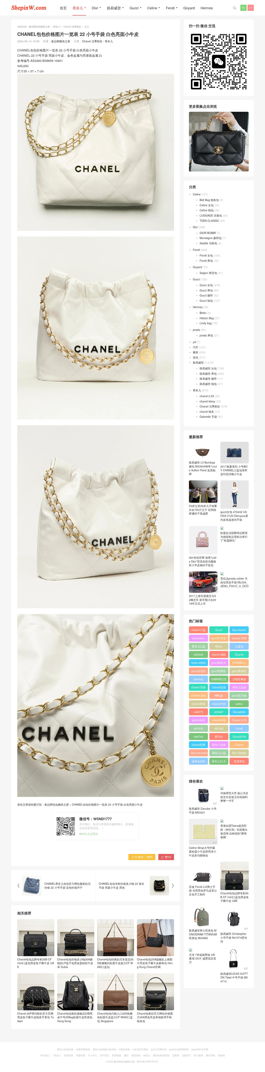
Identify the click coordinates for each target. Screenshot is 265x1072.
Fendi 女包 (206, 255)
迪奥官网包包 (83, 1049)
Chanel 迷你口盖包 (198, 696)
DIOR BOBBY (208, 233)
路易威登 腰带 (208, 378)
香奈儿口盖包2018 (198, 647)
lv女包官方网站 (140, 1049)
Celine (152, 7)
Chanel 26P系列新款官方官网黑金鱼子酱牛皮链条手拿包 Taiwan (35, 1017)
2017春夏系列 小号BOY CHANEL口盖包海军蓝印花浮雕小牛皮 (234, 470)
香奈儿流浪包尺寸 (239, 688)
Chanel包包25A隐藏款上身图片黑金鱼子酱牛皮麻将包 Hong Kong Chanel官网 (155, 963)
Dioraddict (239, 712)
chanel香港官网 (198, 704)
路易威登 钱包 (208, 384)
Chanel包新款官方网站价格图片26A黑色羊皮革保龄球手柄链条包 (155, 1017)
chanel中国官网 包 (219, 721)
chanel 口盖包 (198, 630)
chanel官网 (198, 745)
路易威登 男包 (208, 373)
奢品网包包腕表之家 (39, 26)
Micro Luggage (218, 647)
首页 (63, 7)
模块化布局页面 (161, 1055)
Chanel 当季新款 (72, 26)
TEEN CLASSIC (209, 221)
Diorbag (198, 679)
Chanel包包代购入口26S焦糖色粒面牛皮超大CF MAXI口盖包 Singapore (115, 1017)
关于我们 (104, 1055)
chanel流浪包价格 (219, 688)
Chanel (239, 654)
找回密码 (136, 1055)
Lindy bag (206, 323)
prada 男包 (206, 335)
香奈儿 (78, 7)
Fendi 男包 (206, 261)
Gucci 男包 (206, 290)
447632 (198, 728)
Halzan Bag (207, 318)
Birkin (203, 313)
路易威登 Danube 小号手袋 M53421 (203, 810)
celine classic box (239, 704)
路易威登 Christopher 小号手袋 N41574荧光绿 (233, 937)
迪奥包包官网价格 (198, 762)
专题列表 (68, 1055)
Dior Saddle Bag (239, 753)
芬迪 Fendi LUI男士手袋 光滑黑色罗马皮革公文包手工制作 (203, 890)
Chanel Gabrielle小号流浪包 (239, 745)
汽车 (195, 347)
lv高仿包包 (124, 1049)
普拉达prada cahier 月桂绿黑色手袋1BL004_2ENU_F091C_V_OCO (234, 582)
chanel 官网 (239, 638)
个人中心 (92, 1055)
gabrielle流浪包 (198, 721)
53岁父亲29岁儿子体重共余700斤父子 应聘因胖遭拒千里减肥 (203, 509)
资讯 (195, 357)
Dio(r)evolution (199, 753)
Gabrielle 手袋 (208, 417)
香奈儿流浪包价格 (219, 745)
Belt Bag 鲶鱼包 (209, 200)
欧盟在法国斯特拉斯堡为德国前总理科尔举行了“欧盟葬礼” (234, 536)
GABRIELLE (218, 679)
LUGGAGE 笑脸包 (211, 215)
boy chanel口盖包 (239, 630)
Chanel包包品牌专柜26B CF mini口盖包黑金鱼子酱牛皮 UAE (35, 963)
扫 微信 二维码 (141, 857)
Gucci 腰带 (206, 295)
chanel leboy (207, 401)
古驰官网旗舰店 (239, 680)
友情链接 (116, 1055)
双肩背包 (239, 761)
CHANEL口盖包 (239, 663)
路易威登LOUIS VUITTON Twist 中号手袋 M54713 (234, 977)
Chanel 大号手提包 (239, 721)
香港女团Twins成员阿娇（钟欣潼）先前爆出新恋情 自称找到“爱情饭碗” (234, 831)
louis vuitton (198, 663)
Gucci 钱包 (206, 300)
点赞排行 (186, 1055)
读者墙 (221, 1055)
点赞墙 (175, 1055)
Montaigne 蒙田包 (211, 238)
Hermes (207, 7)
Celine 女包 (207, 205)
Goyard (189, 7)
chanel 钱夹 (207, 411)
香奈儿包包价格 (65, 1049)
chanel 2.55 (207, 396)
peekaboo (198, 638)
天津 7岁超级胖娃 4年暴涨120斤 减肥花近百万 (202, 958)
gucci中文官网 (218, 639)
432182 (218, 728)
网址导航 (210, 1055)
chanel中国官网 (219, 704)
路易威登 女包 (208, 368)
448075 (198, 712)
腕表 (195, 352)
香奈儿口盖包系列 (219, 753)
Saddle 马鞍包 (208, 243)
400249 (198, 654)
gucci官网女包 (218, 671)
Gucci (134, 7)
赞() (166, 857)
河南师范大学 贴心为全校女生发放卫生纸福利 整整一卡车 (234, 796)
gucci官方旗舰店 (239, 696)
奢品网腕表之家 (60, 41)
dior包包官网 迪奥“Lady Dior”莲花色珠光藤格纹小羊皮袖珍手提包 (202, 561)
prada (196, 330)
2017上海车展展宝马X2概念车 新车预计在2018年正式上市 (202, 599)
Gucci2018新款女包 (239, 737)
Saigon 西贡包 (208, 273)
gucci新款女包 (218, 663)
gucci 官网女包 (158, 1049)
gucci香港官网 (239, 671)
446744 (198, 736)
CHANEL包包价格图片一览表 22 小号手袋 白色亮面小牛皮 (107, 804)
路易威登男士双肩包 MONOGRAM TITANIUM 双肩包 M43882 (203, 934)
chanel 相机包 (219, 655)
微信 (126, 1055)
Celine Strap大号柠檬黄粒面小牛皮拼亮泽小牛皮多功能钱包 (202, 851)
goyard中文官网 (199, 1049)
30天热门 (45, 1055)
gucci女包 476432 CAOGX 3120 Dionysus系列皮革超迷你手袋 (234, 515)
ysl (194, 342)
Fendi (170, 7)
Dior (95, 7)
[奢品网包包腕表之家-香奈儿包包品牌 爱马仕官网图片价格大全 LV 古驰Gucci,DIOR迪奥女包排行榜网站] (28, 8)
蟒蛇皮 (219, 695)
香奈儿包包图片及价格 (104, 1049)
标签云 (146, 1055)
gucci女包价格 (198, 671)
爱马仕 (219, 736)
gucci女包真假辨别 (179, 1049)
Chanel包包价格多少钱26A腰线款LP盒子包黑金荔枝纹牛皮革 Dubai (75, 963)
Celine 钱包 (207, 210)
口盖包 (239, 646)
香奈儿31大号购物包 (219, 762)
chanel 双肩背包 (198, 688)
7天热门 (57, 1055)
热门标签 (198, 1055)
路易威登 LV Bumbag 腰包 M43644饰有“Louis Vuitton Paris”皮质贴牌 (203, 468)
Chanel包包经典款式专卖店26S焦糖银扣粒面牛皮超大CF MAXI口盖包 (115, 963)
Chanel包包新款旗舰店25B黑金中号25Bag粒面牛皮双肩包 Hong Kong (75, 1017)
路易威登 (114, 7)
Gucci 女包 (206, 285)
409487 (218, 712)
